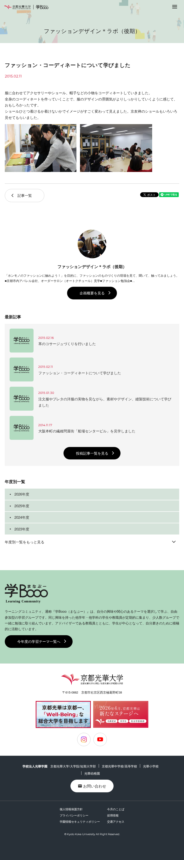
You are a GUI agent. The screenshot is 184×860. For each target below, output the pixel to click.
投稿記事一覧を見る (92, 453)
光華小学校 (151, 766)
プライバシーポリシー (74, 815)
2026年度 (21, 493)
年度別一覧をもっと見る (24, 541)
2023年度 (21, 528)
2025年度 (21, 505)
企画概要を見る (92, 292)
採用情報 (113, 815)
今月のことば (115, 809)
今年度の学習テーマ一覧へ (38, 641)
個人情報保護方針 (71, 809)
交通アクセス (115, 821)
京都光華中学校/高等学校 (119, 766)
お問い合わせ (94, 786)
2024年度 (21, 517)
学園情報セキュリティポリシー (80, 821)
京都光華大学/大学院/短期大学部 (73, 766)
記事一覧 (24, 195)
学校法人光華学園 (35, 766)
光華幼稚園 (92, 773)
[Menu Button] (174, 6)
